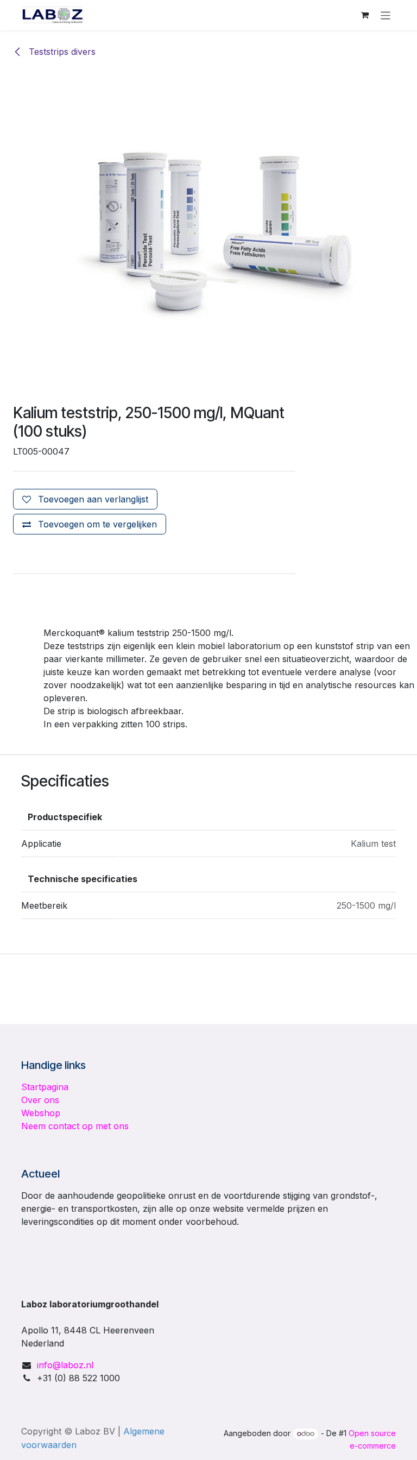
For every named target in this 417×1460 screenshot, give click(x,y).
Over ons (40, 1099)
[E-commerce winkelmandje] (365, 15)
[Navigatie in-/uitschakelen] (385, 15)
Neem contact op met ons (75, 1126)
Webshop (40, 1112)
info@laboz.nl (65, 1365)
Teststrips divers (61, 51)
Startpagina (44, 1086)
